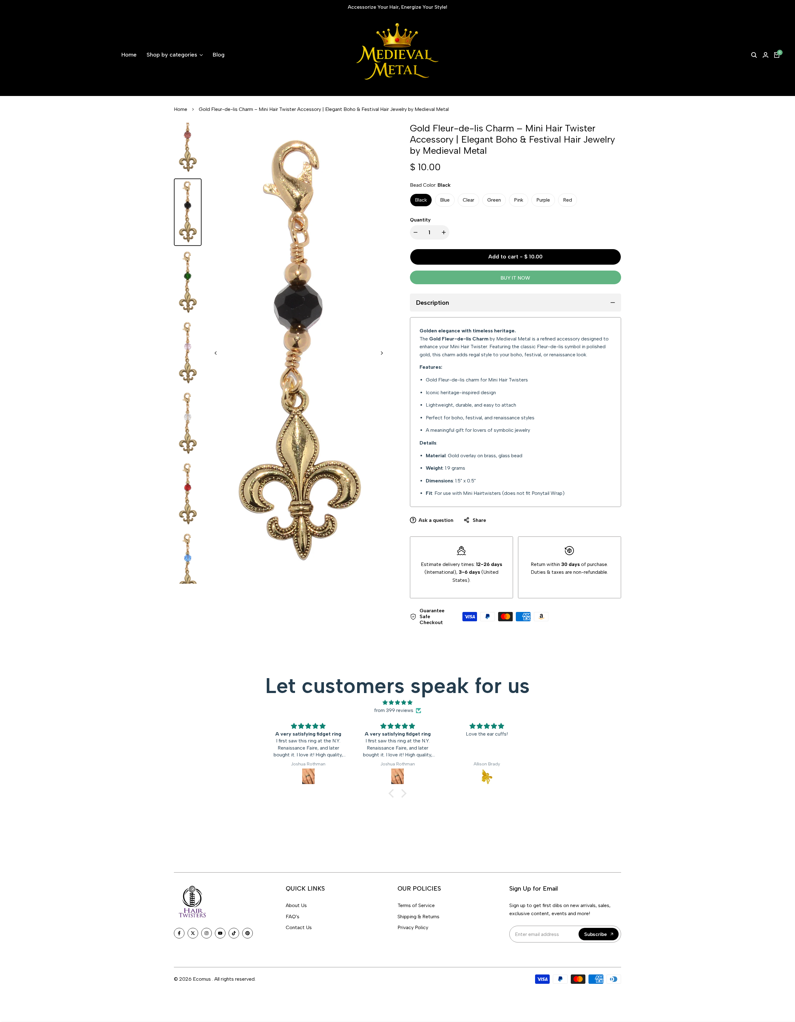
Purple (543, 200)
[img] (397, 703)
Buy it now (515, 278)
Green (494, 200)
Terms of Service (416, 905)
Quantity (420, 220)
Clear (468, 200)
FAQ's (292, 916)
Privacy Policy (413, 927)
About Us (296, 905)
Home (180, 109)
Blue (445, 200)
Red (567, 200)
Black (421, 200)
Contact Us (299, 927)
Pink (518, 200)
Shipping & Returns (418, 916)
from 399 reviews (393, 710)
